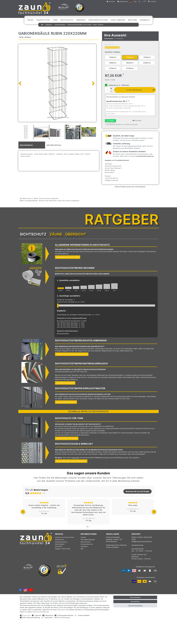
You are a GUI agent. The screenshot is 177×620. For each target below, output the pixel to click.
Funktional (48, 617)
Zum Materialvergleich (65, 383)
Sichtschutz (66, 20)
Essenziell (26, 615)
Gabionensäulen (59, 24)
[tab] (31, 145)
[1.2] (83, 287)
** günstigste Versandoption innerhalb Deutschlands (121, 124)
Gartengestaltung (98, 20)
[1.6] (99, 286)
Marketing (49, 615)
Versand (83, 537)
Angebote (145, 20)
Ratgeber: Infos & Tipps (62, 549)
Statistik (38, 615)
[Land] (131, 1)
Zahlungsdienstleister (66, 615)
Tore (55, 20)
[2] (114, 286)
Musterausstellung (61, 542)
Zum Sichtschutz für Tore (66, 438)
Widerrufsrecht (86, 542)
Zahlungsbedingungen (88, 539)
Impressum (84, 546)
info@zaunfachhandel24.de (142, 541)
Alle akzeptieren (135, 597)
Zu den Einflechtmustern (65, 402)
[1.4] (91, 287)
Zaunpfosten (43, 20)
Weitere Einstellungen (62, 617)
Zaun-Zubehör (118, 20)
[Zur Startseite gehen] (42, 24)
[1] (76, 287)
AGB (82, 549)
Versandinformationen (145, 156)
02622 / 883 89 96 (145, 537)
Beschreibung (26, 145)
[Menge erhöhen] (111, 88)
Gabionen (81, 20)
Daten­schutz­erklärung (40, 612)
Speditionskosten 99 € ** (117, 101)
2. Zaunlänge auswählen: (69, 296)
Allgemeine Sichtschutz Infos (67, 257)
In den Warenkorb (134, 90)
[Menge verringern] (111, 91)
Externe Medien (84, 615)
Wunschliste (137, 120)
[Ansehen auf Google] (44, 513)
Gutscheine (58, 546)
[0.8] (68, 288)
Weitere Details (54, 145)
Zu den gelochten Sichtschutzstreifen (70, 461)
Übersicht (75, 234)
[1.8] (106, 286)
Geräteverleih (59, 539)
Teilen (111, 120)
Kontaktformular (138, 545)
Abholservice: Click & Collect (64, 537)
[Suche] (139, 1)
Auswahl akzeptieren (135, 605)
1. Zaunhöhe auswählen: (68, 280)
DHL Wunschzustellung (31, 617)
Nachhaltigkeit (60, 544)
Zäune (30, 20)
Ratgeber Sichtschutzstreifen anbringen (71, 354)
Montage (132, 20)
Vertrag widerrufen (87, 544)
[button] (23, 512)
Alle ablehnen (135, 601)
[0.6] (60, 288)
